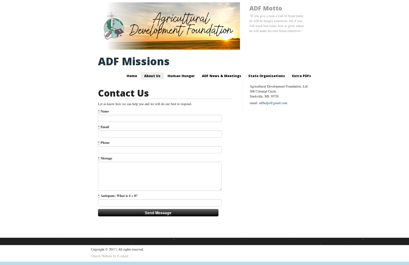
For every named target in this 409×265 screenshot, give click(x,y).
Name (103, 111)
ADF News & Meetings (221, 76)
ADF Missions (134, 61)
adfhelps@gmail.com (273, 103)
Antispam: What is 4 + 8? (118, 195)
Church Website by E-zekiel (109, 256)
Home (132, 76)
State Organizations (266, 76)
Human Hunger (181, 76)
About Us (152, 76)
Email (103, 126)
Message (105, 158)
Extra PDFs (301, 76)
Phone (104, 142)
